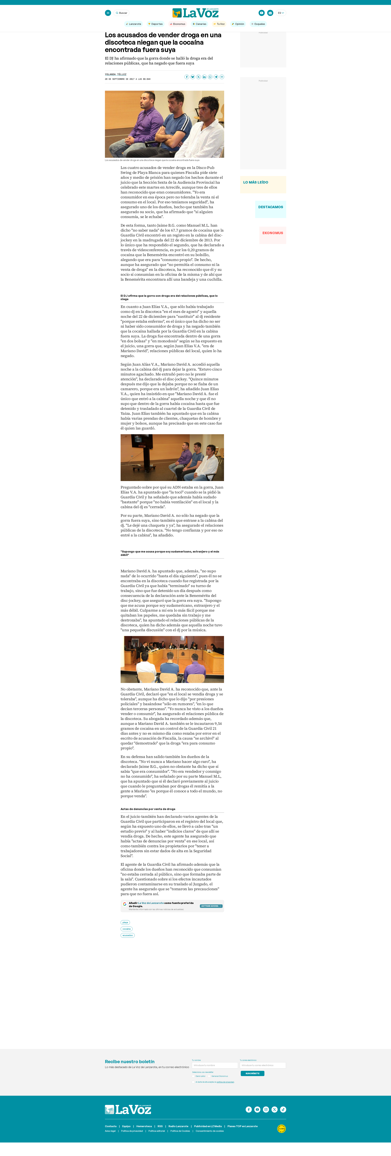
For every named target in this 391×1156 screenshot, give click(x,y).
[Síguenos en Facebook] (249, 1109)
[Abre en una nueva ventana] (281, 1128)
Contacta (110, 1126)
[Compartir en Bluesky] (192, 77)
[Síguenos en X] (274, 1109)
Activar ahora (209, 906)
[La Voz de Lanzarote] (196, 12)
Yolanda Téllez (115, 74)
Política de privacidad (132, 1131)
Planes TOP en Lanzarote (243, 1126)
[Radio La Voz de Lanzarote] (270, 13)
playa (125, 922)
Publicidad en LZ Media (208, 1126)
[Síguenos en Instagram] (266, 1109)
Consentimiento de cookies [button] (210, 1131)
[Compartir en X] (198, 77)
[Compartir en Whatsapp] (210, 77)
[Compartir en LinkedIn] (204, 77)
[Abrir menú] (108, 13)
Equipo (126, 1126)
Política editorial (157, 1131)
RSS (160, 1126)
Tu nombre (196, 1060)
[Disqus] (172, 989)
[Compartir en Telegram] (216, 77)
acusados (128, 935)
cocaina (127, 929)
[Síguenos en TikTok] (283, 1109)
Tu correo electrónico (248, 1060)
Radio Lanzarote (178, 1126)
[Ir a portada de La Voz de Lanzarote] (128, 1109)
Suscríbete (253, 1073)
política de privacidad (225, 1082)
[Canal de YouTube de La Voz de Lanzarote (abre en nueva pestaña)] (262, 13)
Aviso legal (110, 1131)
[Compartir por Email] (222, 77)
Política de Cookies (180, 1131)
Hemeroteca (144, 1126)
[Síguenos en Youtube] (257, 1109)
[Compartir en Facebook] (187, 77)
